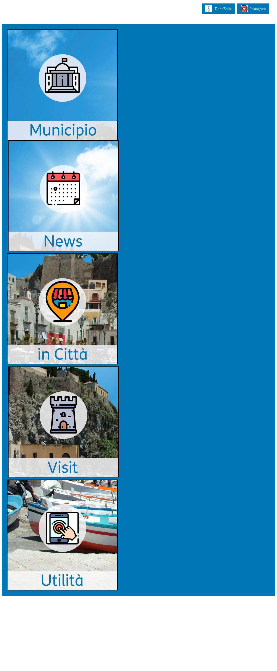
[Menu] (8, 8)
